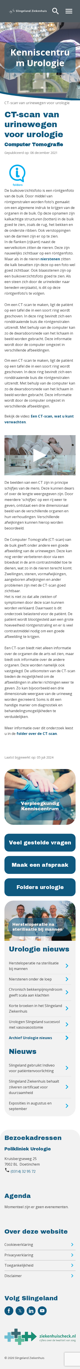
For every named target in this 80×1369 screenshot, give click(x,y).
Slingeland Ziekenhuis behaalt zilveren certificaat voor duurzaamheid (34, 1087)
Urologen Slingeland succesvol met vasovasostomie (34, 1024)
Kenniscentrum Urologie (40, 57)
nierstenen (50, 258)
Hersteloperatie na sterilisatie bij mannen (34, 966)
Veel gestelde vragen (40, 843)
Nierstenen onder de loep (30, 979)
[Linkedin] (31, 1310)
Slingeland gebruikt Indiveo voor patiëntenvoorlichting (32, 1068)
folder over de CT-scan (36, 733)
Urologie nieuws (39, 949)
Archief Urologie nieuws (30, 1037)
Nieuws (22, 1051)
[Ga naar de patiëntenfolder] (17, 173)
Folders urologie (40, 887)
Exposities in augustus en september (30, 1106)
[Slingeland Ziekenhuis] (28, 11)
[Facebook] (8, 1310)
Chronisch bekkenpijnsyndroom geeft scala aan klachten (35, 992)
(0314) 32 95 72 (23, 1171)
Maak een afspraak (40, 865)
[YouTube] (42, 1310)
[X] (20, 1310)
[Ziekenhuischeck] (40, 1343)
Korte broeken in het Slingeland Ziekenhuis (35, 1008)
